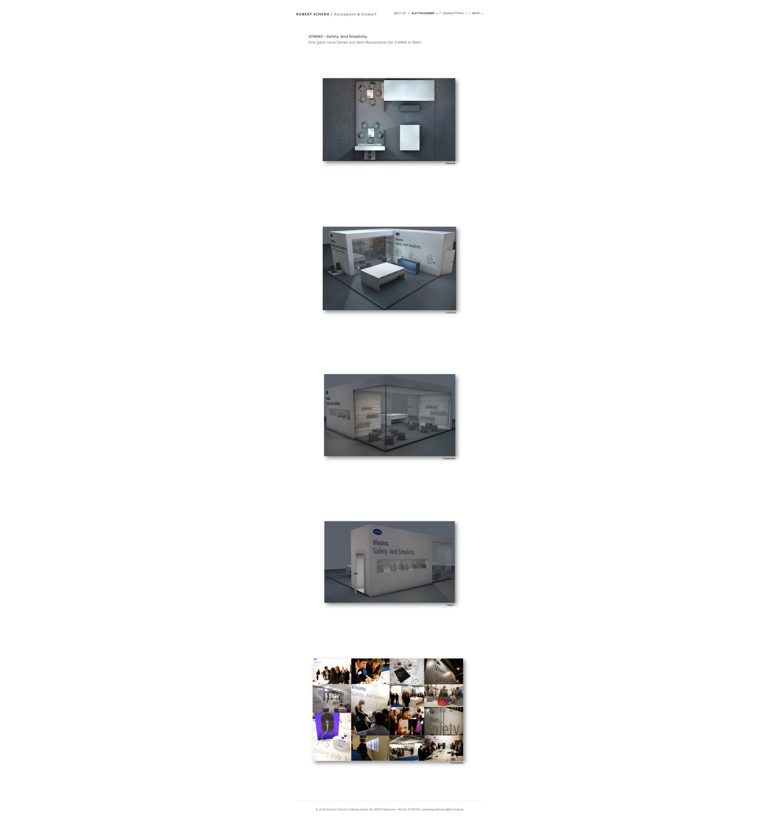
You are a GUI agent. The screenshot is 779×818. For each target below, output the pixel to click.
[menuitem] (401, 13)
